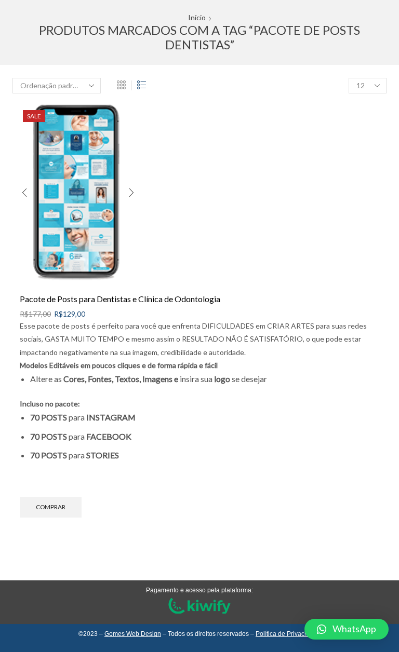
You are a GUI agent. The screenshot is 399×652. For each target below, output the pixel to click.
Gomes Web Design (132, 633)
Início (197, 17)
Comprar (50, 507)
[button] (346, 629)
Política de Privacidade (288, 633)
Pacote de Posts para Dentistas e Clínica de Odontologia (120, 299)
